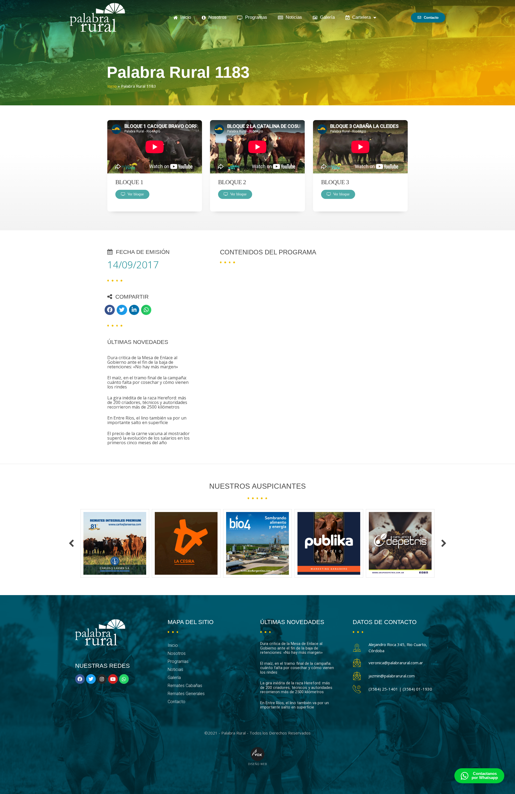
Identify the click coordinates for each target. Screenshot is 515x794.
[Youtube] (113, 679)
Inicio (184, 17)
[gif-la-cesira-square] (114, 543)
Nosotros (216, 17)
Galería (326, 17)
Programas (254, 17)
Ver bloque (134, 194)
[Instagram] (102, 679)
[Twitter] (91, 679)
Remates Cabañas (185, 685)
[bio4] (186, 543)
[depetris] (328, 543)
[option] (114, 543)
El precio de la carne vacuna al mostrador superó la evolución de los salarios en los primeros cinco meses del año (148, 438)
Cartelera (360, 17)
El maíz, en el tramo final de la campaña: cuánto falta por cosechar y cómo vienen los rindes (148, 382)
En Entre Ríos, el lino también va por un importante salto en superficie (146, 420)
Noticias (292, 17)
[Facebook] (80, 679)
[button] (110, 310)
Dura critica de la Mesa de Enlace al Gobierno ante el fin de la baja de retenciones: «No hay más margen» (142, 362)
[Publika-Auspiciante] (257, 543)
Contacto (176, 701)
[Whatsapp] (124, 679)
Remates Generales (186, 693)
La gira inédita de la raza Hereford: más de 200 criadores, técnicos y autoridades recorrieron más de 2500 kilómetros (147, 402)
